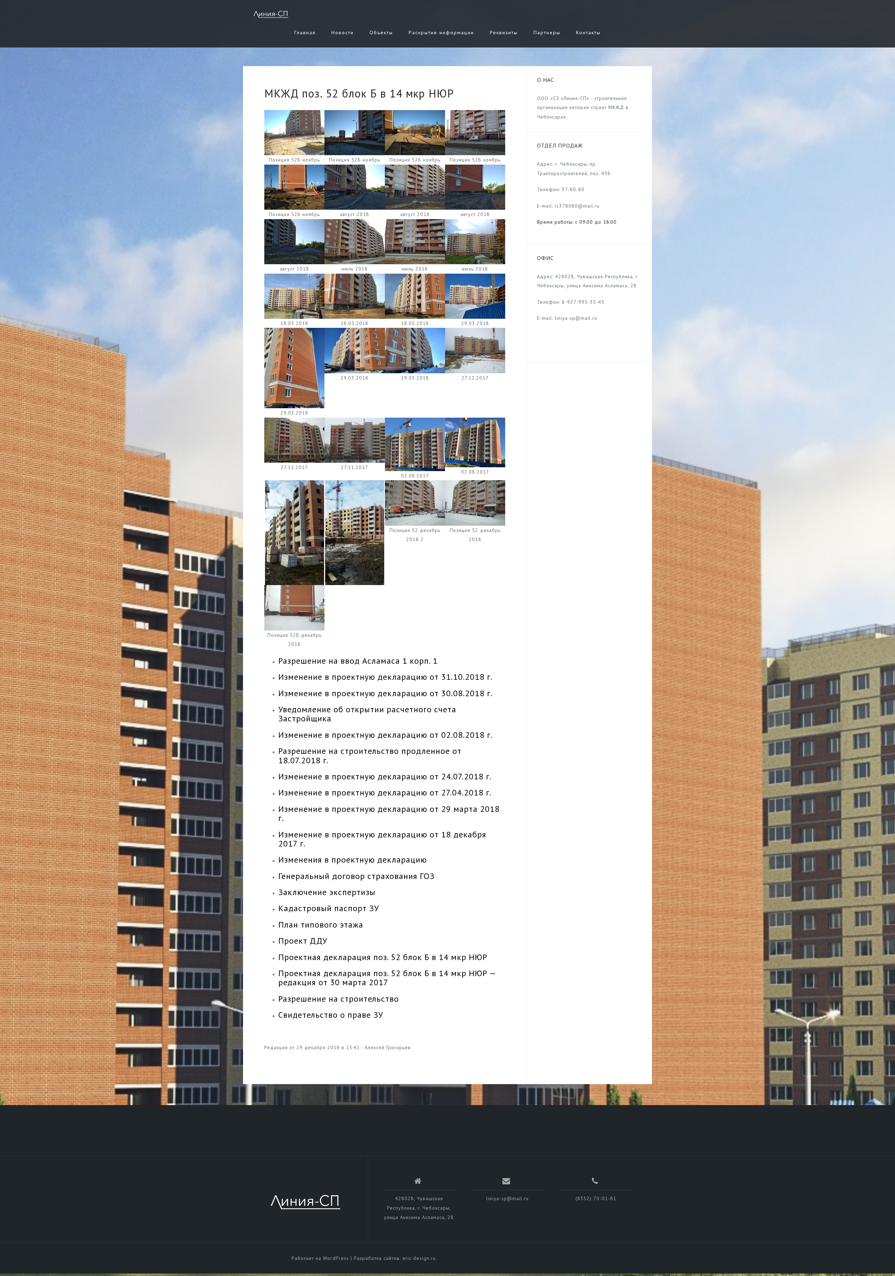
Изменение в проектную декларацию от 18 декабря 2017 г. (382, 839)
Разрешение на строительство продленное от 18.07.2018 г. (369, 755)
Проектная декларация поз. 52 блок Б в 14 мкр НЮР (382, 957)
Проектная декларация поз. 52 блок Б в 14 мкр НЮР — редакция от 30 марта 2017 (387, 978)
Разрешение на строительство (338, 998)
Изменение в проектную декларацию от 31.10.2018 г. (385, 676)
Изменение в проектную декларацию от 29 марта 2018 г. (389, 813)
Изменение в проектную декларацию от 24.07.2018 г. (385, 776)
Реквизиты (504, 32)
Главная (305, 32)
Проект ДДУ (302, 940)
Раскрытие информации (441, 32)
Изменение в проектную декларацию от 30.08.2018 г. (385, 693)
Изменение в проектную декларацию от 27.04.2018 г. (385, 792)
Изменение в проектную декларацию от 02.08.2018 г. (385, 734)
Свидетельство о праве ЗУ (330, 1014)
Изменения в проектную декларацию (352, 859)
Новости (342, 32)
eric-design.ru (419, 1258)
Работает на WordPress (320, 1258)
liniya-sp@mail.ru (507, 1198)
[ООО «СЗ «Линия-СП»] (306, 1202)
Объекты (381, 32)
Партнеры (547, 32)
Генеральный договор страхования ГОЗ (356, 876)
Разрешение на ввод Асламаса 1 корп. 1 (358, 660)
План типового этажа (320, 924)
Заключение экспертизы (326, 892)
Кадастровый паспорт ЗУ (328, 908)
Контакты (588, 32)
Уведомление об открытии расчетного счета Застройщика (367, 714)
